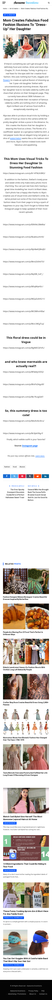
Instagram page (30, 445)
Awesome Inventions (17, 991)
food (15, 467)
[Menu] (4, 2)
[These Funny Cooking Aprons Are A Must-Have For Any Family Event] (26, 895)
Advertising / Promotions (17, 994)
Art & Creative (14, 8)
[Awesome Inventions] (26, 2)
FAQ (42, 991)
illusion (22, 467)
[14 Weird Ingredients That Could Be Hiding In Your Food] (26, 848)
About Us (32, 994)
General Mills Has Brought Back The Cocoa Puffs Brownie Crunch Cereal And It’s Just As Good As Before (38, 495)
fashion (7, 467)
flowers (6, 80)
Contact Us (43, 994)
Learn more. (40, 456)
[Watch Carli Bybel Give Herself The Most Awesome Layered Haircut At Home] (26, 800)
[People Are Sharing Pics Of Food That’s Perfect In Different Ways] (26, 616)
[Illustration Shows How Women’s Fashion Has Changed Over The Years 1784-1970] (26, 722)
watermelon (15, 138)
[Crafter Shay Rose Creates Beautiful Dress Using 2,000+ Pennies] (26, 687)
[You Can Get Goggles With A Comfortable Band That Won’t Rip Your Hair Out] (26, 942)
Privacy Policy (33, 991)
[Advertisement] (26, 531)
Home (5, 8)
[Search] (49, 2)
